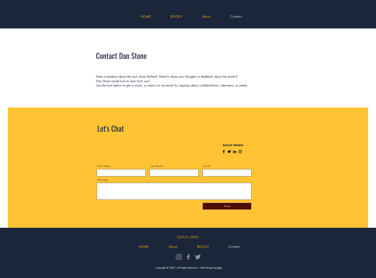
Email (206, 166)
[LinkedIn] (234, 151)
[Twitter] (229, 151)
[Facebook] (223, 151)
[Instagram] (240, 151)
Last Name (156, 166)
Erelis (219, 267)
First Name (104, 166)
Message (102, 179)
